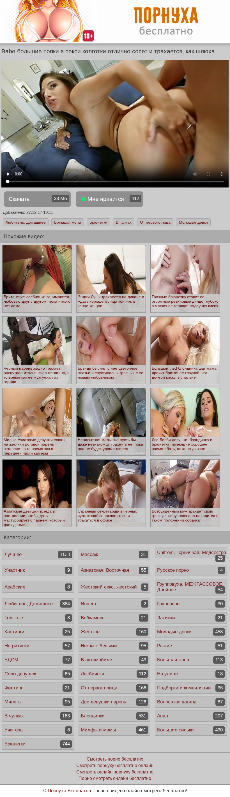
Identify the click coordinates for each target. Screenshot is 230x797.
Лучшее (37, 554)
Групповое (189, 603)
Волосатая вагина (189, 702)
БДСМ (37, 659)
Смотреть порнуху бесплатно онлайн (114, 765)
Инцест (113, 603)
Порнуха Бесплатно (69, 790)
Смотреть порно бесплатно (115, 759)
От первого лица (155, 222)
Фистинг (37, 688)
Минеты (37, 702)
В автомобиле (113, 659)
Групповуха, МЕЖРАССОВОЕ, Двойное (190, 586)
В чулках (124, 222)
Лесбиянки (113, 673)
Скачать (38, 199)
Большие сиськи (189, 730)
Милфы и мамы (113, 730)
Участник (37, 570)
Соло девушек (37, 673)
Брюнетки (98, 222)
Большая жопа (67, 222)
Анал (189, 716)
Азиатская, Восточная (113, 570)
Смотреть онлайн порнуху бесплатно (114, 772)
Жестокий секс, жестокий (113, 587)
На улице (189, 673)
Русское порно (189, 570)
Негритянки (37, 645)
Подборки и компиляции (189, 688)
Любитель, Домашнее (26, 222)
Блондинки (113, 716)
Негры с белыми (113, 645)
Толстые (37, 617)
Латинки (189, 617)
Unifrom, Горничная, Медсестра (191, 554)
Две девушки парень (113, 702)
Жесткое (113, 631)
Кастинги (37, 631)
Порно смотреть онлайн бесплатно (115, 778)
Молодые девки (193, 222)
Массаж (113, 554)
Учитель (37, 730)
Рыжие (189, 645)
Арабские (37, 587)
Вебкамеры (113, 617)
